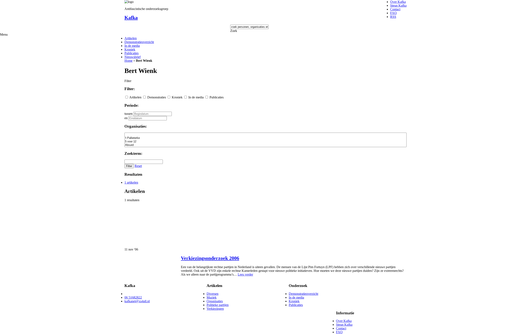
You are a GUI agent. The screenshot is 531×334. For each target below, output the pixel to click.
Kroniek (129, 49)
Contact (395, 9)
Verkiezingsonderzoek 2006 (210, 258)
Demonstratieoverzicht (139, 42)
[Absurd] (265, 145)
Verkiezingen (215, 308)
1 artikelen (131, 182)
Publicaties (131, 53)
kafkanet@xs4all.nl (137, 301)
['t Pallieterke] (265, 138)
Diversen (212, 293)
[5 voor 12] (265, 141)
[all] (265, 134)
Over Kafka (398, 2)
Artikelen (130, 38)
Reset (138, 166)
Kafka (131, 17)
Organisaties (215, 301)
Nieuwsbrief (132, 57)
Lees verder (245, 274)
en (126, 118)
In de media (132, 45)
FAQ (393, 13)
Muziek (212, 297)
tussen (128, 113)
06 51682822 (133, 297)
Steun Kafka (398, 5)
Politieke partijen (218, 305)
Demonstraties (156, 97)
